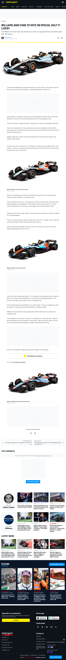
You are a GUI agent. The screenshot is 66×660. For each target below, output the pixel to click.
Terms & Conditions (24, 655)
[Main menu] (3, 2)
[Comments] (62, 38)
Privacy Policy (41, 655)
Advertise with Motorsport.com (44, 638)
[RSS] (55, 627)
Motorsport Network (29, 657)
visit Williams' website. (19, 362)
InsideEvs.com (5, 637)
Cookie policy (34, 655)
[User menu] (62, 2)
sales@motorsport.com (42, 644)
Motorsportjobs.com (7, 642)
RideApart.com (5, 650)
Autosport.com (5, 645)
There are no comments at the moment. (33, 455)
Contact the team (40, 641)
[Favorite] (58, 38)
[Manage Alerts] (35, 433)
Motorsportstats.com (7, 647)
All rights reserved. (41, 657)
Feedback (38, 636)
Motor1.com (5, 639)
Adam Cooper (8, 37)
